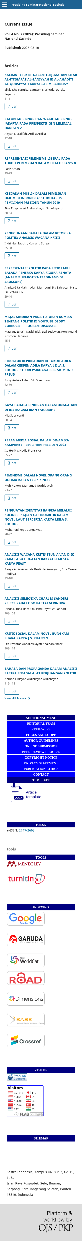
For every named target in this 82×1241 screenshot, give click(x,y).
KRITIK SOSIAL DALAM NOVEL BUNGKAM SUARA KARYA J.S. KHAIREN (37, 635)
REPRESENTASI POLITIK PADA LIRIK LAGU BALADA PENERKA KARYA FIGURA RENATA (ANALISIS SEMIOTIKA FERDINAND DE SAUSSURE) (38, 275)
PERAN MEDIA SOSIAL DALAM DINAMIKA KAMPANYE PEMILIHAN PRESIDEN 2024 (37, 442)
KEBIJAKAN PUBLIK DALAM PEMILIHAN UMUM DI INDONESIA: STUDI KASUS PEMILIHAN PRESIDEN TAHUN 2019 (35, 198)
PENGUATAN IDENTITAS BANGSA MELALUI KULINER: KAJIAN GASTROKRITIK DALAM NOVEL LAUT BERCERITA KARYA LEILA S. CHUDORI (38, 517)
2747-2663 (27, 830)
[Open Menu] (4, 4)
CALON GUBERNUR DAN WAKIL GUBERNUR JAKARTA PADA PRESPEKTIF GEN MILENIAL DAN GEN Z (38, 123)
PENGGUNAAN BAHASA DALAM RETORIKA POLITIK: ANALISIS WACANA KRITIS (38, 235)
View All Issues (15, 698)
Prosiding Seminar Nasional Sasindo (37, 4)
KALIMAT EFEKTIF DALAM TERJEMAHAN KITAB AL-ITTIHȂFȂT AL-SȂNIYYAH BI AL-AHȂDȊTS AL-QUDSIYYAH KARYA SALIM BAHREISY (41, 79)
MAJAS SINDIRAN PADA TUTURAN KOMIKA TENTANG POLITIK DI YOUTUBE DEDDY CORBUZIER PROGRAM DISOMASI (38, 321)
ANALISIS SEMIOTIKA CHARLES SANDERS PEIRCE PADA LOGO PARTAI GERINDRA (37, 600)
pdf (13, 106)
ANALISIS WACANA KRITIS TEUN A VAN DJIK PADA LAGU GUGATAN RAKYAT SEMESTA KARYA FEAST (39, 559)
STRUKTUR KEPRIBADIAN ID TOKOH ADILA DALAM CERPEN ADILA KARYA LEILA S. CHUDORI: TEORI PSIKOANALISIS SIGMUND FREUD (39, 368)
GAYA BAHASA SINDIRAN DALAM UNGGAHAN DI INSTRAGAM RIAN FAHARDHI (41, 407)
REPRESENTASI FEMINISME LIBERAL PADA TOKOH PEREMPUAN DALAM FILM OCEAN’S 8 (40, 160)
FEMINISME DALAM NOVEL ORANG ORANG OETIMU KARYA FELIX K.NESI (38, 477)
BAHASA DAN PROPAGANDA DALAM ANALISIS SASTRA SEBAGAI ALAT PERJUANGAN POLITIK (41, 670)
